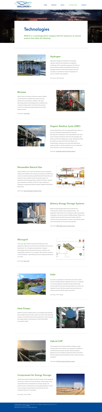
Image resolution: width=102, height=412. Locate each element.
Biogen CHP (26, 261)
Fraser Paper (27, 113)
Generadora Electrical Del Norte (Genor (65, 151)
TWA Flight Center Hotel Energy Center (65, 361)
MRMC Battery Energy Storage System (65, 226)
